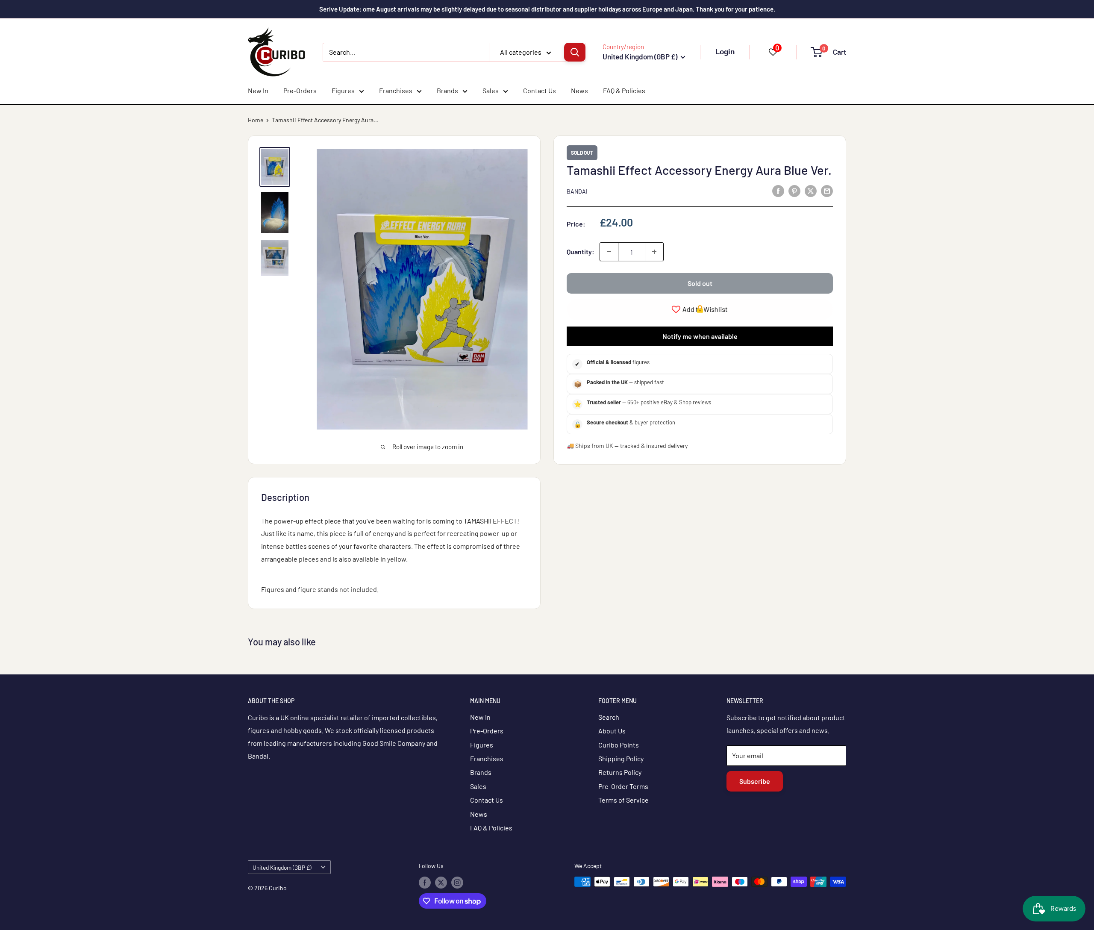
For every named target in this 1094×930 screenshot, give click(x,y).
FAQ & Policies (624, 90)
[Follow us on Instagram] (457, 883)
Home (255, 120)
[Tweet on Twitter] (811, 190)
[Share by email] (827, 190)
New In (258, 90)
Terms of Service (623, 800)
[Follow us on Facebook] (425, 883)
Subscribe (754, 781)
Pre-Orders (300, 90)
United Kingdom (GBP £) (282, 867)
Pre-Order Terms (623, 786)
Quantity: (580, 251)
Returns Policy (619, 772)
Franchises (395, 90)
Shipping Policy (621, 758)
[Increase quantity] (654, 252)
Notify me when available (700, 336)
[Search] (574, 52)
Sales (490, 90)
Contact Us (539, 90)
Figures (343, 90)
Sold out (700, 283)
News (579, 90)
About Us (612, 731)
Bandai (577, 191)
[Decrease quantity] (609, 252)
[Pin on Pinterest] (794, 190)
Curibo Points (618, 745)
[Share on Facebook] (778, 190)
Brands (447, 90)
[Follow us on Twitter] (441, 883)
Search (608, 717)
